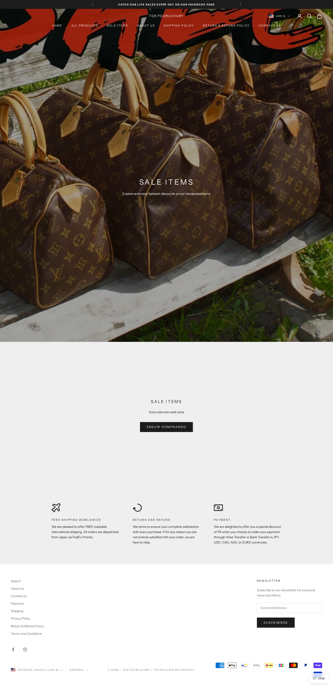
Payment (222, 519)
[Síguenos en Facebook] (13, 649)
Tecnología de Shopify (174, 669)
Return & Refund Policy (226, 25)
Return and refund (152, 519)
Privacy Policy (20, 618)
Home (57, 25)
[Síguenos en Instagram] (25, 649)
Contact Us (270, 25)
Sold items (117, 25)
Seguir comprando (166, 427)
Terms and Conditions (26, 634)
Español (77, 669)
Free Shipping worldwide (76, 519)
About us (146, 25)
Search (16, 581)
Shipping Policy (179, 25)
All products (84, 25)
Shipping (17, 611)
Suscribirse (275, 622)
